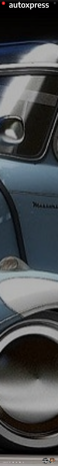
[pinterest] (20, 462)
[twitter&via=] (13, 462)
